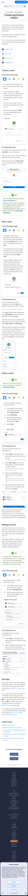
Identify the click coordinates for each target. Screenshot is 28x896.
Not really (14, 758)
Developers (14, 785)
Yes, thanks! (14, 754)
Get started (9, 12)
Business (14, 779)
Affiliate (14, 835)
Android (14, 857)
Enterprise (14, 782)
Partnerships (14, 834)
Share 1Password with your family (12, 727)
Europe (14, 824)
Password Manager (14, 802)
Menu (3, 2)
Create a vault (8, 49)
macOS (14, 852)
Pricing (14, 774)
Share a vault (8, 58)
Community (14, 816)
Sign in (4, 40)
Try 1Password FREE (21, 2)
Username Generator (14, 795)
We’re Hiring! (14, 841)
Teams (14, 777)
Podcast (14, 843)
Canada (14, 826)
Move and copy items (9, 725)
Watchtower (14, 784)
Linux (14, 859)
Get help (4, 309)
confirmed (15, 513)
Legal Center (14, 846)
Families (14, 775)
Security (14, 797)
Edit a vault (8, 53)
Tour (14, 791)
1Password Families (8, 387)
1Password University (14, 807)
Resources (14, 803)
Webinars (14, 805)
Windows (14, 856)
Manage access (9, 62)
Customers (14, 800)
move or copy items (8, 200)
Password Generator (14, 793)
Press (14, 837)
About (14, 832)
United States (14, 827)
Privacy (14, 798)
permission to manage (16, 688)
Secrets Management (14, 808)
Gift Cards (14, 839)
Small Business (14, 780)
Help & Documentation (14, 814)
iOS (14, 854)
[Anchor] (15, 70)
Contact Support (14, 818)
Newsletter (14, 844)
